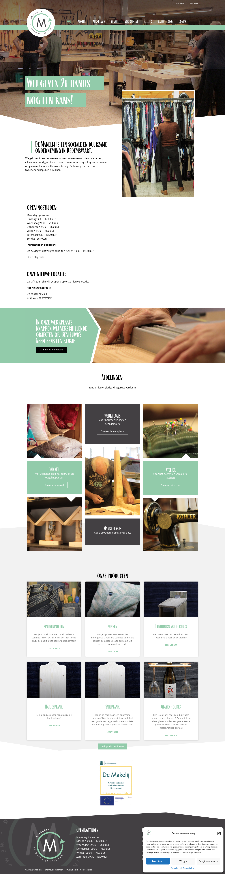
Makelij (82, 21)
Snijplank (112, 706)
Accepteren (158, 861)
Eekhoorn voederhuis (171, 626)
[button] (218, 833)
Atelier (148, 21)
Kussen (112, 626)
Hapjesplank (53, 706)
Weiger (183, 861)
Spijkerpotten (54, 626)
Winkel (114, 21)
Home (69, 21)
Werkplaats (98, 21)
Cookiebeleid (176, 868)
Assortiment (131, 21)
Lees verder (54, 648)
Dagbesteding (165, 21)
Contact (183, 21)
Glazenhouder (171, 706)
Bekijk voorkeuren (208, 861)
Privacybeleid (188, 868)
